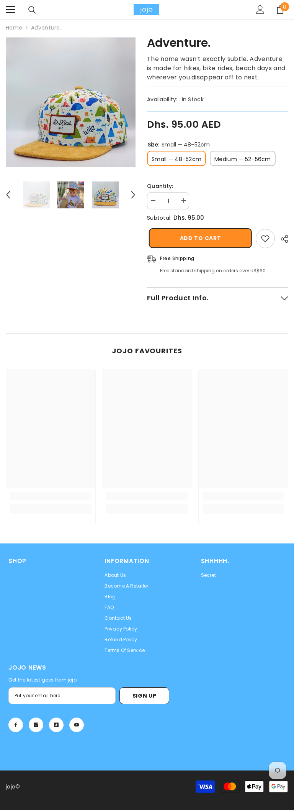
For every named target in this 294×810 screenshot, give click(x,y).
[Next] (133, 195)
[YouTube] (76, 725)
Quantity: (160, 186)
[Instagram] (36, 725)
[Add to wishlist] (265, 238)
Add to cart (200, 238)
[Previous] (8, 195)
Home (14, 27)
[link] (50, 496)
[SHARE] (281, 239)
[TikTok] (56, 725)
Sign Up (144, 696)
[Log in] (260, 9)
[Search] (32, 10)
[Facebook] (15, 725)
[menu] (10, 9)
